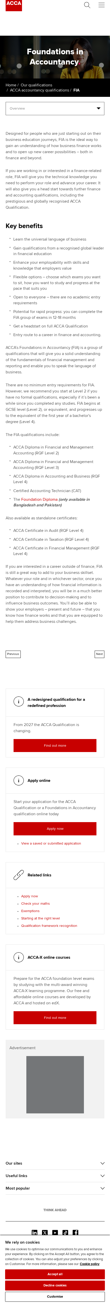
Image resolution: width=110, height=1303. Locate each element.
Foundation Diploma (39, 499)
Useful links (16, 1175)
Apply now (29, 896)
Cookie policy (90, 1264)
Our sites (14, 1163)
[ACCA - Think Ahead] (14, 9)
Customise (55, 1297)
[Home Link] (55, 1210)
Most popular (18, 1188)
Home (11, 85)
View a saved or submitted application (51, 843)
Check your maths (35, 903)
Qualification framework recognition (49, 926)
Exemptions (30, 911)
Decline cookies (55, 1285)
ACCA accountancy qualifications (39, 90)
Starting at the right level (40, 918)
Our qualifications (36, 85)
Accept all (55, 1274)
